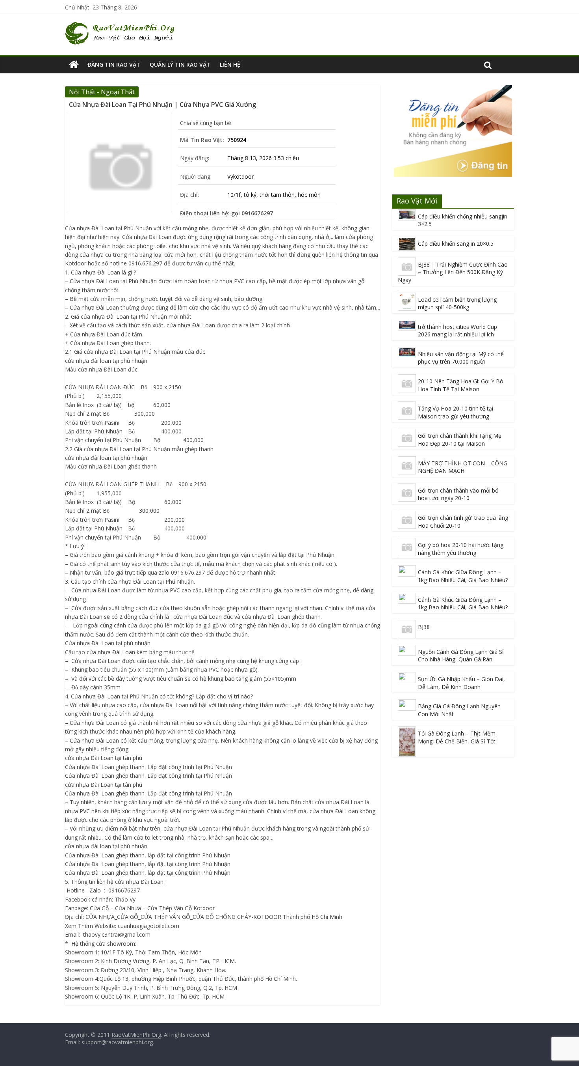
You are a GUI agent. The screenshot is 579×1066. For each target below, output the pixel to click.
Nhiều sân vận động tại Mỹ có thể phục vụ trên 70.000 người (461, 358)
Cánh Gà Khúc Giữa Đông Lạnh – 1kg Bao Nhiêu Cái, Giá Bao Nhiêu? (463, 576)
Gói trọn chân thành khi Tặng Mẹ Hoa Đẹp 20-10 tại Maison (459, 439)
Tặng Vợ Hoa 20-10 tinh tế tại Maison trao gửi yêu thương (455, 412)
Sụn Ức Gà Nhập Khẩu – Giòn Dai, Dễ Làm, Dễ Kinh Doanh (461, 683)
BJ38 (424, 627)
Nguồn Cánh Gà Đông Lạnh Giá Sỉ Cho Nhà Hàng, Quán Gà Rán (461, 655)
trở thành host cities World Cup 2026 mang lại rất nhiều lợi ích (457, 330)
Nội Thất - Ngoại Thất (102, 92)
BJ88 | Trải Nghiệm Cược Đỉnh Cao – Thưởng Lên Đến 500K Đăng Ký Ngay (453, 272)
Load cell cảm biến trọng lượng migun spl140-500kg (457, 303)
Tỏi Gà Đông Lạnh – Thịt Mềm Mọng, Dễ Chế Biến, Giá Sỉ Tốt (456, 737)
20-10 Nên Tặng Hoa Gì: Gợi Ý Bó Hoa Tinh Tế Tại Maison (460, 385)
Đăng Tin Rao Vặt (113, 64)
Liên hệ (230, 64)
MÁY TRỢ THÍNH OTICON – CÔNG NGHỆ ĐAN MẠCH (462, 467)
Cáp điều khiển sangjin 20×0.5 (456, 243)
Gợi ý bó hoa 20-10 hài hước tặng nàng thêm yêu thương (460, 548)
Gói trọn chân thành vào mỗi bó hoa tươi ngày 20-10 (458, 494)
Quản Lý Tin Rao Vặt (180, 64)
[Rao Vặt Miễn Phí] (74, 64)
